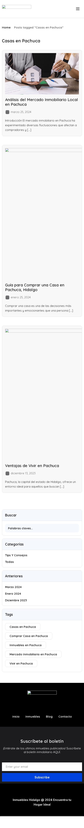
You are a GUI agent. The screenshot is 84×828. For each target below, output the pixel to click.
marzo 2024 (13, 587)
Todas (9, 562)
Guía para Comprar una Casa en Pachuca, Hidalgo (34, 287)
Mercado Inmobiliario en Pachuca (33, 654)
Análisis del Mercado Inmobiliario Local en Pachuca (41, 102)
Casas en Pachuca (23, 627)
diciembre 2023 (16, 600)
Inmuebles (32, 716)
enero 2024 (13, 593)
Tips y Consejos (16, 555)
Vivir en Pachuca (21, 663)
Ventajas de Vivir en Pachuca (32, 465)
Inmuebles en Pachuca (26, 645)
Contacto (65, 716)
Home (6, 27)
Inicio (16, 716)
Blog (49, 716)
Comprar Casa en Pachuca (29, 636)
